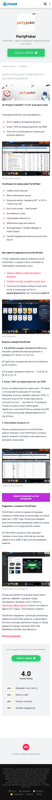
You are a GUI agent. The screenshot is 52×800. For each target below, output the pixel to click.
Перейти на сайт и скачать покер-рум (26, 281)
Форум (38, 794)
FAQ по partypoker (11, 636)
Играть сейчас (24, 52)
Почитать (29, 794)
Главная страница (9, 66)
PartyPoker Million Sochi (13, 605)
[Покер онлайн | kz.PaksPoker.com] (9, 4)
